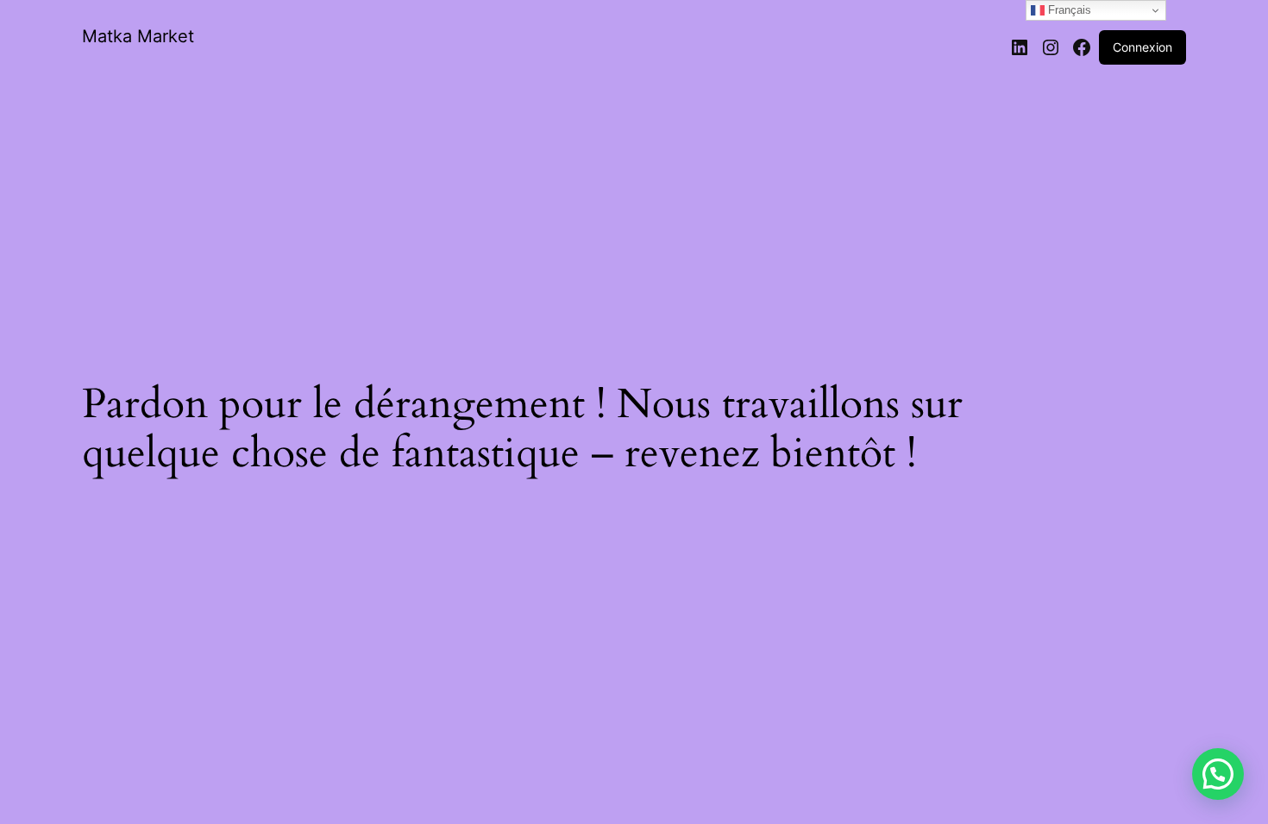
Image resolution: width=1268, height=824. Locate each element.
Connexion (1142, 47)
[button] (1218, 774)
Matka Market (138, 36)
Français (1068, 9)
